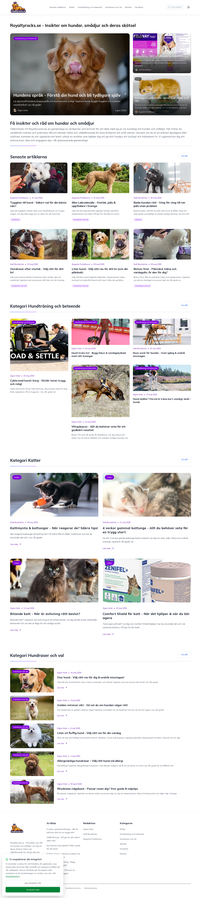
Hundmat (139, 7)
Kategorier (126, 823)
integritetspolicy (13, 876)
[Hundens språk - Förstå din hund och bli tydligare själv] (70, 74)
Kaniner (123, 854)
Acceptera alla (32, 889)
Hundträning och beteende (90, 7)
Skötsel (128, 7)
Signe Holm (15, 376)
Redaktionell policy (73, 888)
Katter (72, 7)
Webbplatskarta (90, 888)
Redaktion (89, 823)
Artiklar (51, 823)
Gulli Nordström (140, 198)
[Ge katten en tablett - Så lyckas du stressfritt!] (162, 53)
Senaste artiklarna (57, 7)
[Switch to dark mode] (188, 7)
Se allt (184, 155)
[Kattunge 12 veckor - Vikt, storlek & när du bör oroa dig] (162, 95)
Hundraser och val (113, 7)
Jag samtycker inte (33, 883)
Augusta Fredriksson (19, 198)
